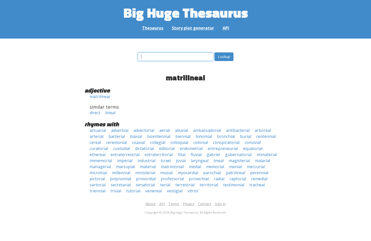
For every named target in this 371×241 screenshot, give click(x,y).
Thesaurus (152, 28)
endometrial (191, 148)
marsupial (125, 166)
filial (182, 154)
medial (195, 166)
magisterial (239, 160)
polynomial (120, 179)
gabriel (213, 154)
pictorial (97, 179)
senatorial (145, 185)
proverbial (199, 179)
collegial (157, 142)
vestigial (174, 191)
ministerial (145, 172)
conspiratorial (226, 142)
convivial (253, 142)
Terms (173, 203)
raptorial (237, 179)
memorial (215, 166)
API (226, 28)
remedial (259, 179)
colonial (200, 142)
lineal (110, 112)
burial (245, 136)
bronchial (226, 136)
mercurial (256, 166)
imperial (124, 160)
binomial (204, 136)
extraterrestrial (125, 154)
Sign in (220, 203)
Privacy (188, 203)
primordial (146, 179)
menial (235, 166)
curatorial (99, 148)
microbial (98, 172)
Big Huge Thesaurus (185, 12)
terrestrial (185, 185)
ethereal (97, 154)
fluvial (196, 154)
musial (166, 172)
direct (95, 112)
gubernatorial (238, 154)
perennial (259, 172)
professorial (172, 179)
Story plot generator (193, 28)
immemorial (101, 160)
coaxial (138, 142)
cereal (95, 142)
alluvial (181, 130)
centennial (266, 136)
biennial (183, 136)
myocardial (188, 172)
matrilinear (100, 96)
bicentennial (158, 136)
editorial (167, 148)
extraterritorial (159, 154)
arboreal (263, 130)
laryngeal (199, 160)
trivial (116, 191)
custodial (121, 148)
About (150, 203)
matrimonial (172, 166)
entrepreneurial (223, 148)
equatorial (252, 148)
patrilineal (235, 172)
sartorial (98, 185)
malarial (262, 160)
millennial (121, 172)
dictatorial (144, 148)
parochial (212, 172)
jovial (181, 160)
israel (166, 160)
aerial (164, 130)
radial (219, 179)
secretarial (121, 185)
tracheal (257, 185)
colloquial (179, 142)
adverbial (119, 130)
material (148, 166)
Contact (204, 203)
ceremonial (116, 142)
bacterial (117, 136)
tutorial (133, 191)
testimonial (233, 185)
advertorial (144, 130)
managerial (100, 166)
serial (165, 185)
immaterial (267, 154)
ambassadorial (207, 130)
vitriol (193, 191)
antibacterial (238, 130)
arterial (96, 136)
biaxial (136, 136)
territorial (209, 185)
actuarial (98, 130)
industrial (146, 160)
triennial (97, 191)
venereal (153, 191)
